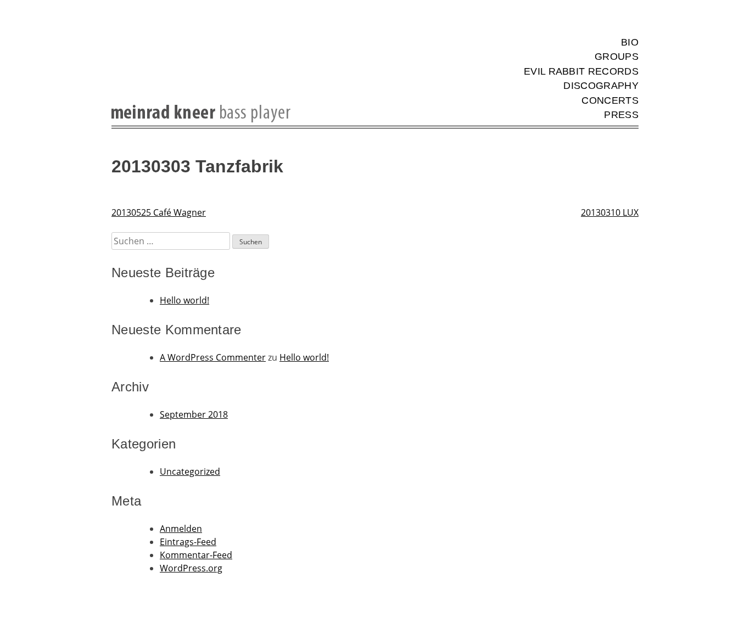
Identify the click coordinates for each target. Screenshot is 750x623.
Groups (617, 56)
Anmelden (181, 529)
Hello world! (184, 300)
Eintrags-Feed (188, 542)
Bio (630, 42)
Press (621, 114)
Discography (601, 85)
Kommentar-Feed (196, 555)
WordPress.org (191, 568)
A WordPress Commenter (213, 357)
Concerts (610, 100)
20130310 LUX (610, 212)
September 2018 (194, 414)
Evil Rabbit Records (581, 71)
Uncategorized (190, 471)
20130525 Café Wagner (158, 212)
